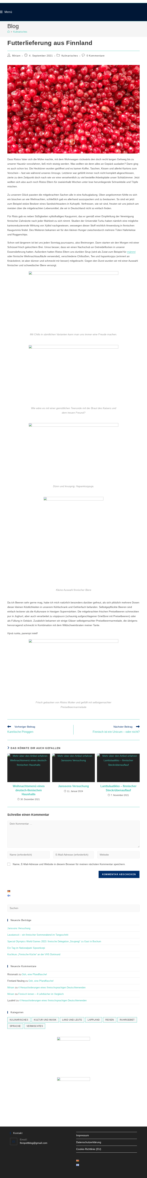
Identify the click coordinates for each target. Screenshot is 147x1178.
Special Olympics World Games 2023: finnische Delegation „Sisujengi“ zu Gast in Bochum (54, 941)
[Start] (8, 31)
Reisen (109, 1020)
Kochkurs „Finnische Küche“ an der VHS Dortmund (33, 954)
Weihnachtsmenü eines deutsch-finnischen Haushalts (29, 790)
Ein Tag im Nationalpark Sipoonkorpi (26, 948)
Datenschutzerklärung (88, 1142)
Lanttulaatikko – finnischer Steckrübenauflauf (118, 788)
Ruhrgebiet (127, 1020)
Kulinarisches (20, 31)
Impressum (82, 1135)
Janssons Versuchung (73, 786)
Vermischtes (35, 1026)
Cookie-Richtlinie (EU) (88, 1149)
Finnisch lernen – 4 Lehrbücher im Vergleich (41, 994)
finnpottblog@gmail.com (33, 1142)
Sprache (15, 1026)
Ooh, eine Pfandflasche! (34, 974)
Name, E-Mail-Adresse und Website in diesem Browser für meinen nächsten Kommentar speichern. (69, 864)
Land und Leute (72, 1020)
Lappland (94, 1020)
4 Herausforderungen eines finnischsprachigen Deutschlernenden (52, 987)
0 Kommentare (96, 55)
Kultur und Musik (45, 1020)
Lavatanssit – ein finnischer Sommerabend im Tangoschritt (37, 934)
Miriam (16, 55)
